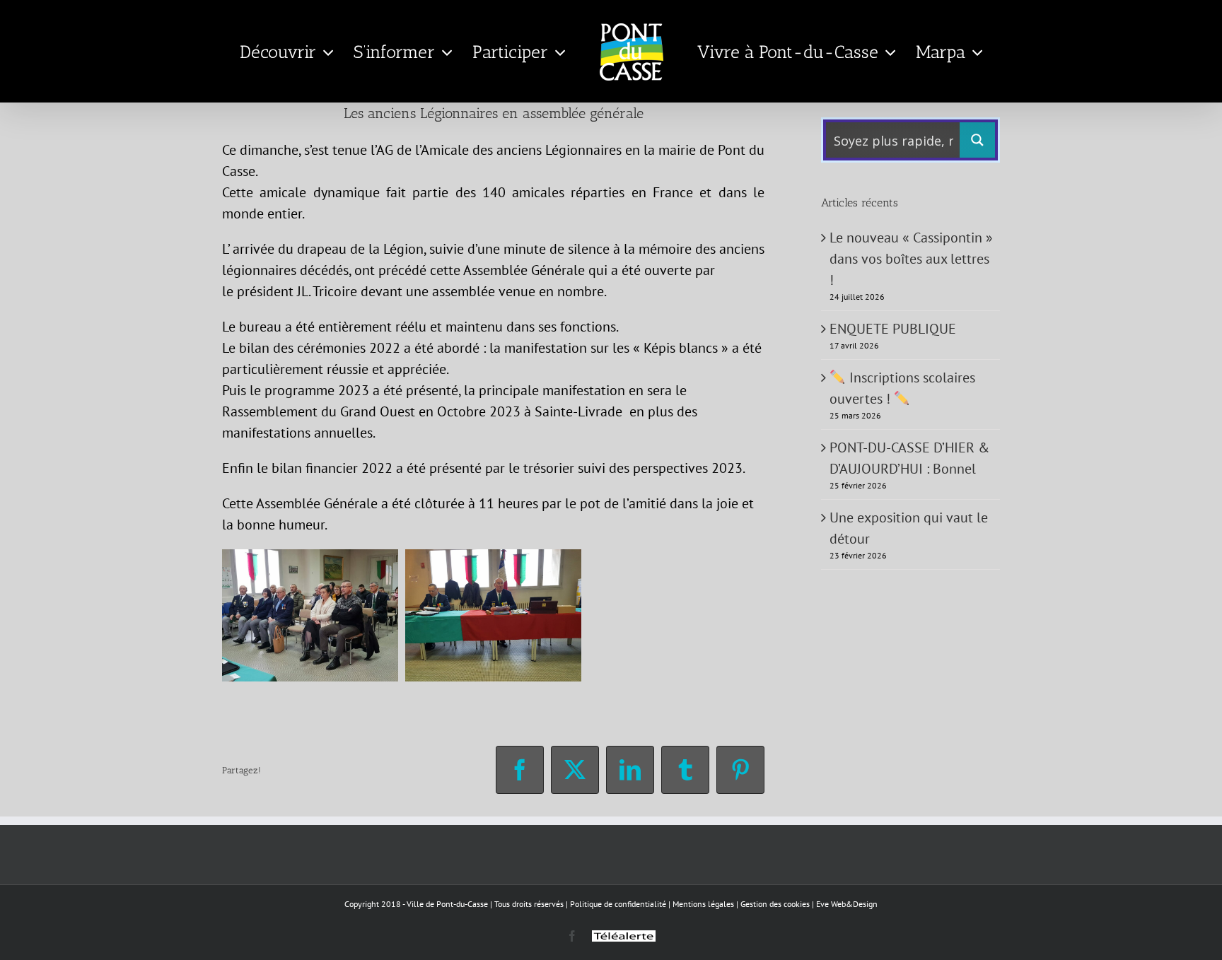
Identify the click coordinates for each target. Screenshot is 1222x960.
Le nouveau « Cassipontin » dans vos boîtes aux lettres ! (911, 258)
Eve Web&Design (847, 903)
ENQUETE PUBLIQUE (893, 329)
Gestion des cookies (775, 903)
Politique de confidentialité (618, 903)
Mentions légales (703, 903)
